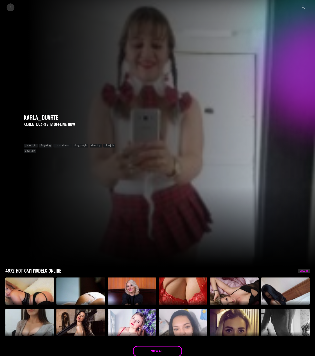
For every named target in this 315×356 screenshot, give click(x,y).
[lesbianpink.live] (10, 7)
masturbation (62, 145)
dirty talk (30, 150)
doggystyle (80, 145)
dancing (96, 145)
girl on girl (30, 145)
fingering (46, 145)
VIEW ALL (304, 270)
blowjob (109, 145)
